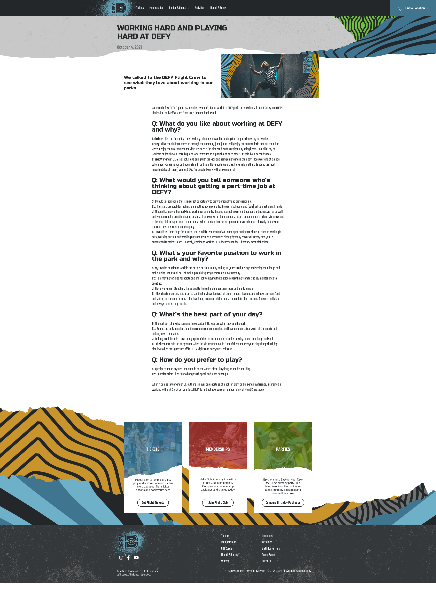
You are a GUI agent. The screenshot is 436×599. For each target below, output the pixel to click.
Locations (267, 536)
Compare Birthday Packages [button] (283, 502)
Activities (200, 8)
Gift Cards (226, 549)
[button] (413, 8)
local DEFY (194, 390)
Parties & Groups (177, 8)
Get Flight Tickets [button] (153, 502)
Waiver (225, 561)
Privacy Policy (234, 570)
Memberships (156, 8)
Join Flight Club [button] (218, 502)
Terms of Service (255, 570)
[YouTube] (136, 557)
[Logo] (119, 8)
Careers (266, 561)
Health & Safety (218, 8)
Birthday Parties (271, 549)
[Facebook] (128, 557)
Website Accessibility (298, 570)
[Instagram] (121, 557)
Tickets (140, 8)
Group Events (269, 555)
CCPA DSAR (275, 570)
